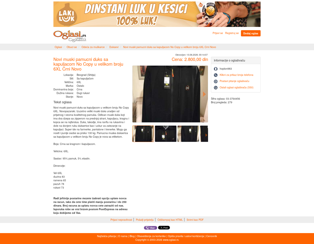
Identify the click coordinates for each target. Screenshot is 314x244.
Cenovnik (211, 236)
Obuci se (72, 47)
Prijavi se (218, 33)
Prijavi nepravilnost (121, 219)
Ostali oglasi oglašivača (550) (236, 87)
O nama (122, 236)
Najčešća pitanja (106, 236)
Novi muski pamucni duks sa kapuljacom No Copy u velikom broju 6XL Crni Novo (169, 47)
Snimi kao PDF (195, 219)
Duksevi (113, 47)
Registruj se (232, 33)
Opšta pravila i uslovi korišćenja (186, 236)
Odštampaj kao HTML (170, 219)
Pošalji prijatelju (145, 219)
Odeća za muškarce (93, 47)
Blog (132, 236)
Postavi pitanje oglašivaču (234, 81)
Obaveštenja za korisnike (151, 236)
